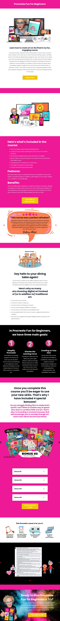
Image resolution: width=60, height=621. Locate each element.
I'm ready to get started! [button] (30, 200)
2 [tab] (27, 238)
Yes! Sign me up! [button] (37, 615)
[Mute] (50, 43)
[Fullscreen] (53, 43)
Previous (4, 225)
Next (56, 225)
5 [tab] (34, 238)
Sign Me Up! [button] (30, 78)
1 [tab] (25, 238)
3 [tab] (30, 238)
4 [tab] (32, 238)
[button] (30, 77)
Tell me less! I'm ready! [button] (30, 506)
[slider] (30, 43)
